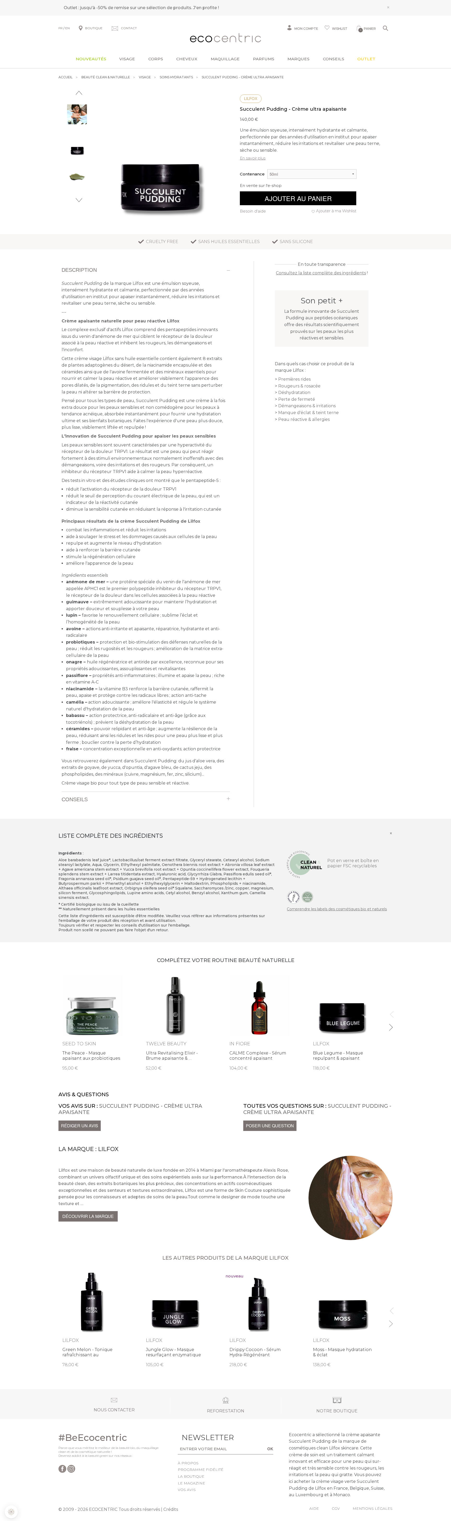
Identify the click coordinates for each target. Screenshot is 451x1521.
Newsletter (200, 1437)
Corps (155, 58)
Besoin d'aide (253, 211)
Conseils (333, 58)
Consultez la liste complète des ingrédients (321, 272)
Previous (79, 93)
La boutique (191, 1476)
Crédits (170, 1509)
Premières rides (294, 379)
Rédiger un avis (79, 1126)
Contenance (252, 174)
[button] (11, 1511)
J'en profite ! (206, 7)
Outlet (366, 58)
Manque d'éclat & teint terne (308, 412)
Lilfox (250, 98)
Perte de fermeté (296, 399)
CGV (336, 1508)
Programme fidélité (200, 1469)
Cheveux (186, 58)
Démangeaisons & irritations (307, 405)
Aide (314, 1508)
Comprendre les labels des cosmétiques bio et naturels (337, 909)
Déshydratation (294, 392)
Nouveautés (91, 58)
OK (270, 1449)
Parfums (263, 58)
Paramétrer (32, 1495)
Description (79, 270)
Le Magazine (191, 1483)
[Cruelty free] (307, 896)
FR (60, 28)
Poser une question (270, 1126)
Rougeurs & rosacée (299, 386)
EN (67, 28)
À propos (188, 1463)
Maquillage (225, 58)
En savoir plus (252, 158)
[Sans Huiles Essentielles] (293, 896)
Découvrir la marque (88, 1216)
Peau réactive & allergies (304, 419)
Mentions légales (373, 1508)
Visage (127, 58)
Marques (298, 58)
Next (79, 200)
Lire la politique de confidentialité (33, 1472)
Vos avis (187, 1489)
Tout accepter (87, 1495)
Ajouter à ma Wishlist (336, 210)
